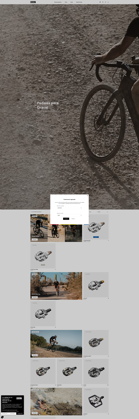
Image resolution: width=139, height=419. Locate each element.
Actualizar (66, 218)
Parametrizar (12, 413)
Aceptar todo (20, 413)
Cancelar (73, 218)
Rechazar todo (4, 413)
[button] (2, 417)
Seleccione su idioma (60, 213)
